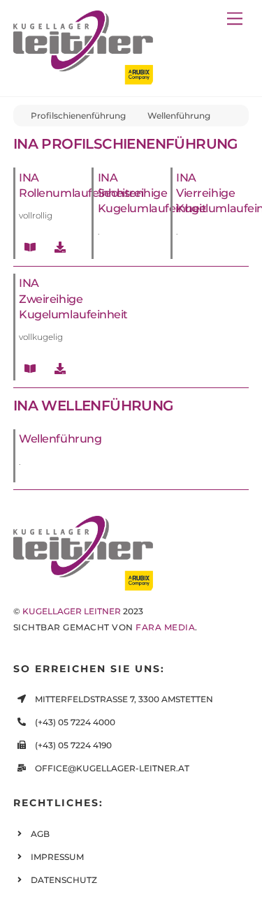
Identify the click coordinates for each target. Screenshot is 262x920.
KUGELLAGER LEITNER (71, 611)
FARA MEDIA (165, 627)
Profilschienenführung (78, 115)
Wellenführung (178, 115)
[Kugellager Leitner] (83, 78)
